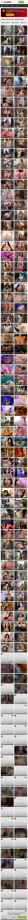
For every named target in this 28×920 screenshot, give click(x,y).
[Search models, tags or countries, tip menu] (26, 5)
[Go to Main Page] (8, 2)
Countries (16, 22)
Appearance (7, 22)
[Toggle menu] (1, 2)
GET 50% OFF (10, 14)
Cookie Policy (17, 914)
